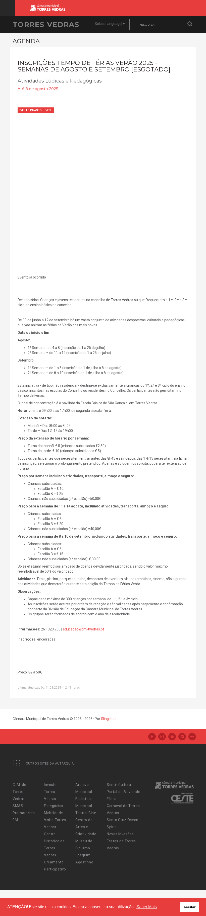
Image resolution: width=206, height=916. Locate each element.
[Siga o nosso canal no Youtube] (172, 737)
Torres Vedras (46, 24)
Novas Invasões (120, 834)
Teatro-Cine (85, 813)
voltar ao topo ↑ (182, 901)
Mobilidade (53, 813)
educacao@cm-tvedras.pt (83, 629)
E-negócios (53, 806)
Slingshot (108, 719)
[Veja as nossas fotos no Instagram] (162, 737)
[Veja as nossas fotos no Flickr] (192, 737)
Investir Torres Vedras (50, 792)
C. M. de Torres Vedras (19, 792)
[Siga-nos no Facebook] (152, 737)
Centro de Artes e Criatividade (85, 827)
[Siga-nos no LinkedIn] (182, 737)
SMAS (18, 806)
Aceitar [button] (189, 907)
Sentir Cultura (119, 785)
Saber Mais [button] (146, 907)
